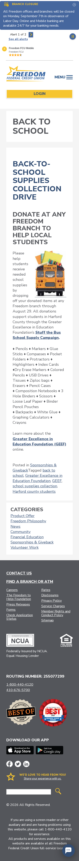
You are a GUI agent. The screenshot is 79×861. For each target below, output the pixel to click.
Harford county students (34, 491)
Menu (60, 77)
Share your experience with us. (43, 779)
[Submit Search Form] (58, 791)
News (15, 526)
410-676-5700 (18, 690)
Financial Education (27, 536)
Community (21, 531)
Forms (11, 609)
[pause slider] (73, 36)
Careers (12, 590)
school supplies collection (35, 486)
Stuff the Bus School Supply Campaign (37, 335)
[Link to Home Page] (26, 74)
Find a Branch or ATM (29, 581)
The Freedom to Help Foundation (18, 597)
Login (40, 93)
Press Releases (18, 604)
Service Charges (53, 606)
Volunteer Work (25, 547)
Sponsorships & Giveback (32, 542)
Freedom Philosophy (28, 521)
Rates (45, 590)
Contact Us (19, 573)
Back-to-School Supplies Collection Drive (37, 180)
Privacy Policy (51, 600)
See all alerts (18, 39)
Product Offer (23, 515)
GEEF (57, 480)
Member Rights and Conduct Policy (55, 613)
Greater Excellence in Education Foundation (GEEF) (39, 441)
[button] (68, 850)
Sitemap (47, 620)
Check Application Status (19, 617)
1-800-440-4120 (19, 684)
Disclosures (50, 595)
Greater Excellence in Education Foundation (37, 478)
